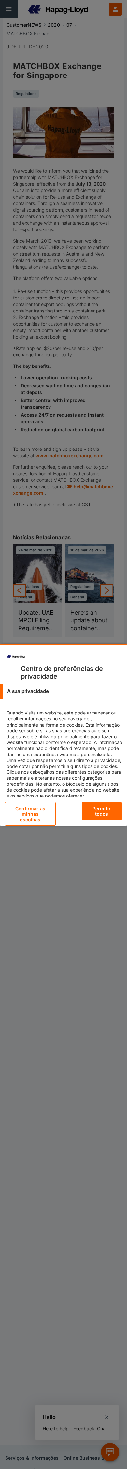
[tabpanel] (64, 760)
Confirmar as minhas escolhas (30, 814)
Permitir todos (101, 811)
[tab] (63, 691)
